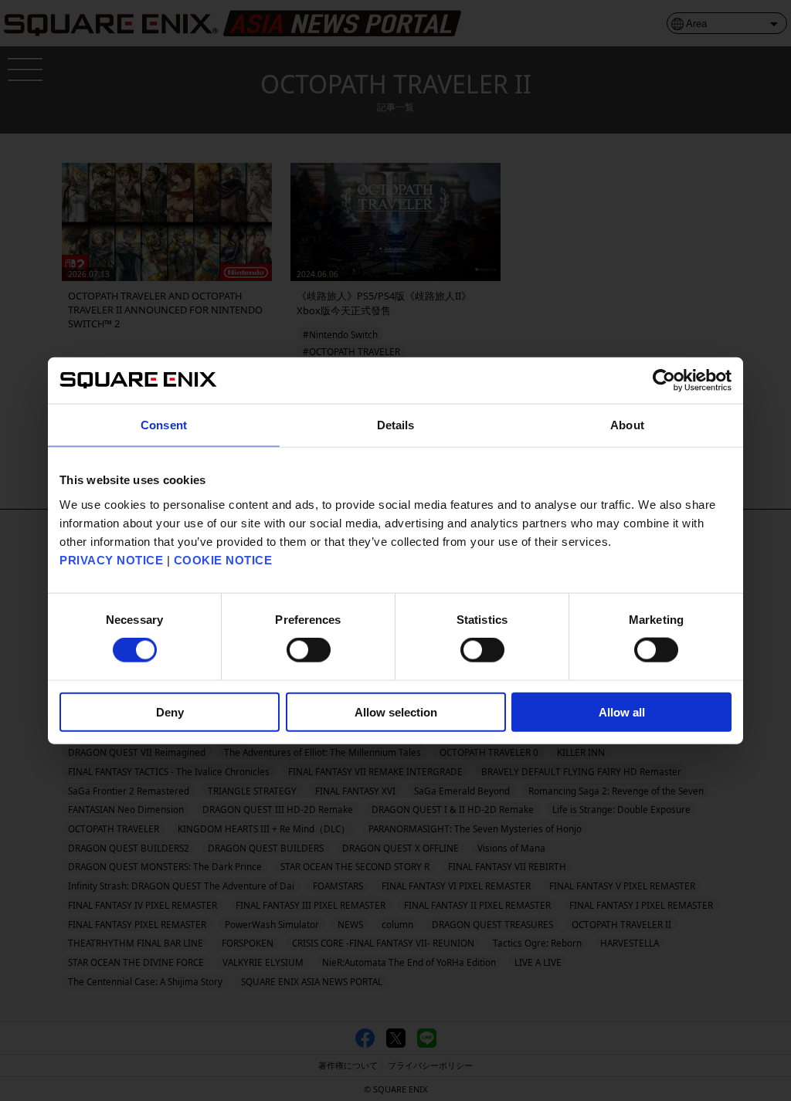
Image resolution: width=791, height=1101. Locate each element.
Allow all (622, 711)
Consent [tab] (164, 425)
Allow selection (396, 711)
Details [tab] (396, 425)
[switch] (309, 650)
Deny (170, 711)
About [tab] (627, 425)
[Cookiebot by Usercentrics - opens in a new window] (664, 380)
